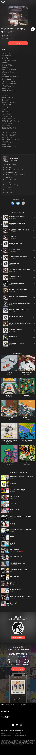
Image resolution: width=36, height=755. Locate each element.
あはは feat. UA (9, 417)
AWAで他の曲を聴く (18, 638)
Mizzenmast (9, 190)
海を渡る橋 (9, 192)
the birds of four (27, 417)
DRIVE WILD (9, 395)
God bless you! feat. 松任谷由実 (14, 170)
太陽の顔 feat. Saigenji (12, 185)
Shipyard (8, 182)
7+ (26, 463)
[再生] (33, 29)
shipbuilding (9, 177)
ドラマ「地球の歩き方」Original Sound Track (9, 441)
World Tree (26, 395)
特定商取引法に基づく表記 (21, 735)
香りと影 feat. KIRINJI (12, 180)
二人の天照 (9, 372)
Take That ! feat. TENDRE (9, 463)
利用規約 (3, 733)
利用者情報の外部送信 (6, 735)
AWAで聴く (18, 43)
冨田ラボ (12, 32)
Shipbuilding (14, 158)
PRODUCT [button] (5, 712)
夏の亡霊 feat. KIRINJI (27, 440)
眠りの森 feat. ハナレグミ (26, 704)
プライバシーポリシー (14, 733)
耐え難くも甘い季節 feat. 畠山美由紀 (16, 175)
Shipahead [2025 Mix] (27, 372)
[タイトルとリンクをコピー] (23, 203)
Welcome (8, 167)
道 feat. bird (9, 187)
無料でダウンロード (18, 669)
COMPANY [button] (5, 717)
